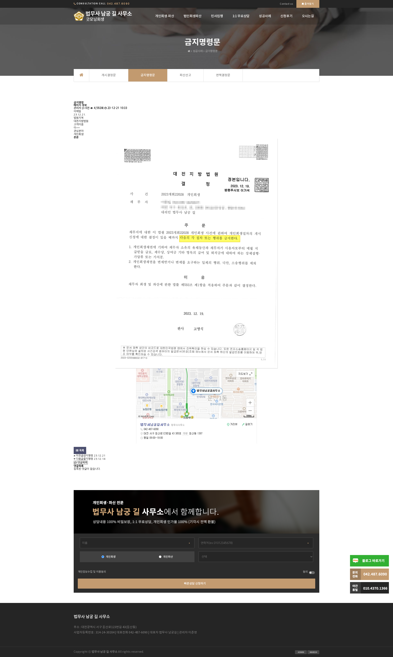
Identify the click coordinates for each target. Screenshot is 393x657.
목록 (81, 450)
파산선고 (185, 75)
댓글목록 (82, 462)
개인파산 (168, 556)
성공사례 (265, 16)
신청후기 (286, 16)
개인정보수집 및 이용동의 (92, 571)
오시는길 (308, 16)
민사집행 (217, 16)
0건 (87, 108)
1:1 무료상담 (241, 16)
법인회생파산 (193, 16)
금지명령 (88, 455)
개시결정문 (109, 75)
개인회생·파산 (164, 16)
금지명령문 (148, 75)
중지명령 (88, 459)
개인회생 (111, 556)
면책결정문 (223, 75)
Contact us (286, 4)
